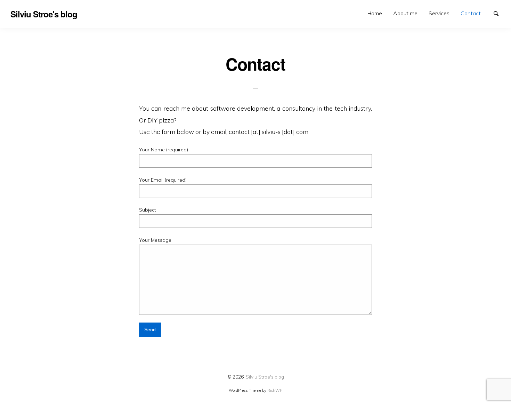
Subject (147, 210)
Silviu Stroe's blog (265, 377)
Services (439, 13)
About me (405, 13)
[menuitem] (375, 13)
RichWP (274, 390)
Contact (471, 13)
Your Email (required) (163, 180)
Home (374, 13)
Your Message (155, 240)
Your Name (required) (163, 149)
